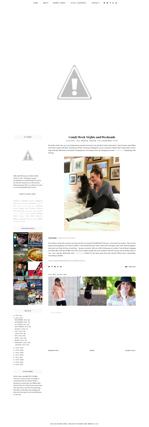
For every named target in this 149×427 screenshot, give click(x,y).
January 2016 (21, 345)
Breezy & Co (93, 424)
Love (27, 216)
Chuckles (32, 203)
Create (15, 208)
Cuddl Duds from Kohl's (66, 238)
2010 (17, 360)
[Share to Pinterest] (55, 267)
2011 (17, 357)
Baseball (25, 201)
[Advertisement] (91, 331)
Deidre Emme (62, 424)
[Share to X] (49, 267)
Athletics (16, 201)
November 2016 (21, 322)
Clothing (39, 206)
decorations (21, 221)
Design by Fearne (75, 424)
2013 (17, 352)
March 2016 (20, 340)
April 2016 (19, 338)
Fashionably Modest (31, 211)
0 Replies (131, 267)
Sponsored (107, 141)
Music (15, 219)
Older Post (130, 350)
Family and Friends (27, 208)
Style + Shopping (78, 3)
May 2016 (19, 336)
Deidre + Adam (59, 3)
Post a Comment (56, 313)
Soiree (35, 219)
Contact (95, 3)
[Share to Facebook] (52, 267)
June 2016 (19, 333)
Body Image (17, 203)
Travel (15, 221)
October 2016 (21, 324)
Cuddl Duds (119, 150)
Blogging (39, 201)
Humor (22, 216)
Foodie (40, 211)
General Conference (19, 213)
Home (35, 3)
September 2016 (22, 326)
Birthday (31, 201)
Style (115, 141)
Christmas (25, 203)
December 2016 (21, 320)
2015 (17, 348)
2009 (17, 362)
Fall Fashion (82, 141)
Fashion (92, 141)
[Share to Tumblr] (57, 267)
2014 (17, 350)
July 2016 (19, 331)
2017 (17, 315)
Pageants (22, 219)
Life (99, 141)
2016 (17, 318)
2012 (17, 355)
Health (33, 213)
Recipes (29, 219)
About (46, 3)
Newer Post (53, 350)
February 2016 (21, 342)
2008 (17, 364)
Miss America (36, 216)
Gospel (28, 213)
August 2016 (20, 329)
